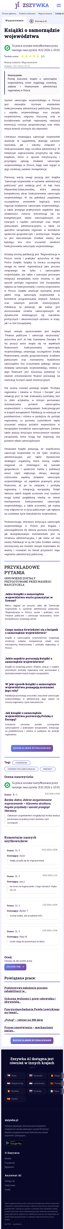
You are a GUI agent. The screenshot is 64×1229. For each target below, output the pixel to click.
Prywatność (10, 1162)
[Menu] (59, 5)
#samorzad (21, 762)
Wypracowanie (29, 62)
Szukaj (7, 1189)
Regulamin (9, 1167)
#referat (47, 769)
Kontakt (8, 1158)
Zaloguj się (10, 1181)
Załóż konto (10, 1185)
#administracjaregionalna (21, 769)
